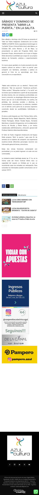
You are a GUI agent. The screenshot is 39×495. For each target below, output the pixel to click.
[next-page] (6, 226)
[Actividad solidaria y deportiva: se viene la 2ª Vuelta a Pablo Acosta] (6, 219)
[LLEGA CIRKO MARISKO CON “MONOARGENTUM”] (6, 202)
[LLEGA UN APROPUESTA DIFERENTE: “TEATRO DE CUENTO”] (6, 210)
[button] (3, 13)
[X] (8, 186)
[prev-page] (3, 226)
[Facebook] (3, 186)
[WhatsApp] (12, 186)
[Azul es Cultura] (19, 5)
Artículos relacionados (9, 195)
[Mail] (19, 464)
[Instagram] (14, 464)
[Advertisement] (19, 80)
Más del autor (22, 195)
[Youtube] (29, 464)
